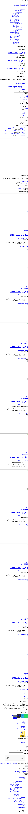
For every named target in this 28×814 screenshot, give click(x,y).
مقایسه (26, 230)
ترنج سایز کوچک (15, 16)
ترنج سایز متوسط (14, 14)
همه (19, 188)
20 (22, 188)
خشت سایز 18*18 (14, 20)
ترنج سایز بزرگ (15, 13)
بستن (26, 108)
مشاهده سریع (24, 231)
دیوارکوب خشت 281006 (19, 401)
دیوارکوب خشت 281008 (19, 347)
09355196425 (17, 2)
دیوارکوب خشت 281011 (16, 60)
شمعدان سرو (15, 26)
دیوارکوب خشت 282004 (19, 623)
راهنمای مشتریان (21, 728)
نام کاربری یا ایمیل (23, 750)
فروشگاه (23, 726)
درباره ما (23, 720)
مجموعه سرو (18, 23)
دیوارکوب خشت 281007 (19, 457)
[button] (23, 246)
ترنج (24, 112)
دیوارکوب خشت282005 (19, 678)
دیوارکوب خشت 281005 (19, 235)
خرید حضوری (21, 727)
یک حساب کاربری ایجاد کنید (21, 771)
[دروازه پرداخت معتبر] (22, 736)
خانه (27, 182)
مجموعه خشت (18, 17)
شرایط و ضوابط (18, 87)
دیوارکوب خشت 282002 (19, 512)
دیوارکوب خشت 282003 (19, 568)
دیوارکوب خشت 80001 (16, 53)
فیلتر (26, 120)
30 (21, 188)
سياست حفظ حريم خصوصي (15, 86)
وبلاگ (23, 722)
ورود (26, 765)
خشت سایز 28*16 (14, 19)
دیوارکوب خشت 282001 (19, 292)
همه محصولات (18, 10)
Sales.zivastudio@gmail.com (18, 3)
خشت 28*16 (21, 238)
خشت (23, 113)
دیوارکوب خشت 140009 (16, 68)
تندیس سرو (16, 24)
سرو (24, 115)
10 (24, 188)
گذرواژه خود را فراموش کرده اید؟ (8, 763)
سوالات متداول (18, 799)
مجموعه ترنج (19, 12)
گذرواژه (25, 753)
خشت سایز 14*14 (14, 22)
